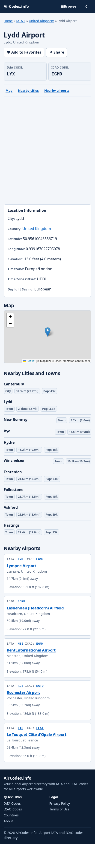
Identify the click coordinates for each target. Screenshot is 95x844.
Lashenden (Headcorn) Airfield (35, 608)
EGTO (40, 685)
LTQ (20, 728)
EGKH (21, 601)
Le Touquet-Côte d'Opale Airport (36, 734)
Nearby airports (56, 90)
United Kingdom (41, 21)
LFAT (40, 728)
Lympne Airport (21, 565)
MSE (20, 643)
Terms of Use (59, 809)
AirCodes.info (17, 778)
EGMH (40, 643)
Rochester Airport (23, 692)
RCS (20, 685)
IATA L (20, 21)
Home (8, 21)
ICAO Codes (13, 809)
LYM (20, 559)
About (8, 821)
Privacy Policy (59, 803)
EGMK (40, 559)
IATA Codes (12, 803)
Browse (68, 6)
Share (56, 52)
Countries (11, 815)
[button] (47, 332)
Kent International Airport (31, 650)
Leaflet (30, 361)
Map (9, 90)
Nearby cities (28, 90)
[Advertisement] (47, 151)
